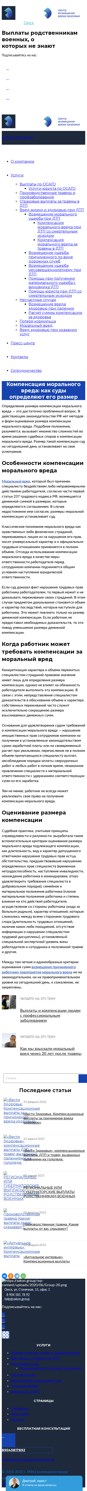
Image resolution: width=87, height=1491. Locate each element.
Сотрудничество (26, 370)
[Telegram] (17, 1276)
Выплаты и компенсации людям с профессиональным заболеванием (50, 1015)
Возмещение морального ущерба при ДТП (53, 216)
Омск (29, 23)
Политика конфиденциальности (28, 1459)
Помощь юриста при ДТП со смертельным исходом (55, 293)
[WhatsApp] (23, 1276)
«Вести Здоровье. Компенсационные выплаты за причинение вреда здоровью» (53, 1118)
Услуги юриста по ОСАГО (52, 188)
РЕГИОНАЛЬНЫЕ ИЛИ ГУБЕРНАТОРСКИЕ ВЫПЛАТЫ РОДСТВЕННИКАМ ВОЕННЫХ (49, 1192)
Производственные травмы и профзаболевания (47, 195)
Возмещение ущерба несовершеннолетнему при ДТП (55, 269)
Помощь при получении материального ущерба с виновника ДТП (52, 282)
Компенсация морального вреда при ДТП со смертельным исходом (59, 229)
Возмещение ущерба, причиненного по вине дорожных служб (51, 257)
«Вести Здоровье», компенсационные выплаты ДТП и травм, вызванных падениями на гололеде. (54, 1155)
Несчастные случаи (38, 300)
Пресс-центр (23, 343)
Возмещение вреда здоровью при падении (51, 306)
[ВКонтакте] (4, 1276)
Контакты (19, 357)
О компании (22, 161)
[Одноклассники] (10, 1276)
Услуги (17, 175)
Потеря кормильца (38, 321)
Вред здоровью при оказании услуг (36, 1380)
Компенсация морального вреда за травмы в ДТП (57, 244)
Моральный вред (36, 325)
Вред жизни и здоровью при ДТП (52, 210)
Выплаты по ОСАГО (38, 184)
